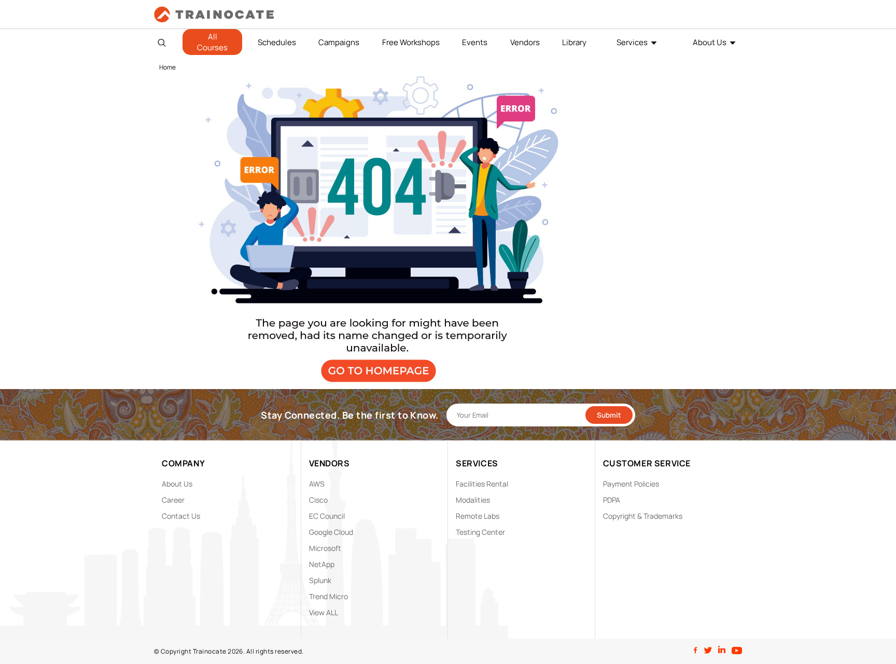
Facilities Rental (482, 484)
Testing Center (480, 532)
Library (574, 42)
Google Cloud (331, 532)
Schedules (277, 42)
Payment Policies (631, 484)
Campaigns (338, 42)
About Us (709, 42)
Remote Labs (477, 516)
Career (173, 500)
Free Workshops (411, 42)
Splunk (320, 580)
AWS (317, 484)
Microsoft (325, 548)
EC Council (327, 516)
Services (632, 42)
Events (474, 42)
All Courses (212, 42)
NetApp (321, 564)
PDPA (611, 500)
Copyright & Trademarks (642, 516)
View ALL (323, 612)
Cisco (318, 500)
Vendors (525, 42)
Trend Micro (328, 596)
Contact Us (181, 516)
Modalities (473, 500)
